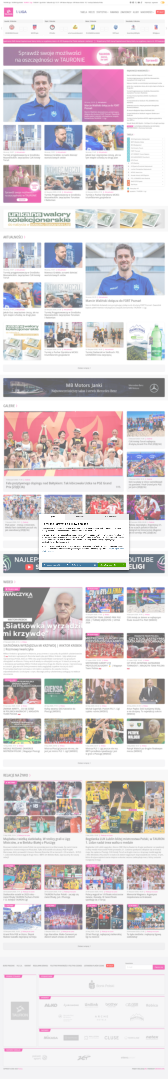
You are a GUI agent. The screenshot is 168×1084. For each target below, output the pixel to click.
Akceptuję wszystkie (108, 565)
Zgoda (52, 517)
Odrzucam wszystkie (52, 565)
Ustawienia (80, 517)
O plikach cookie (111, 517)
